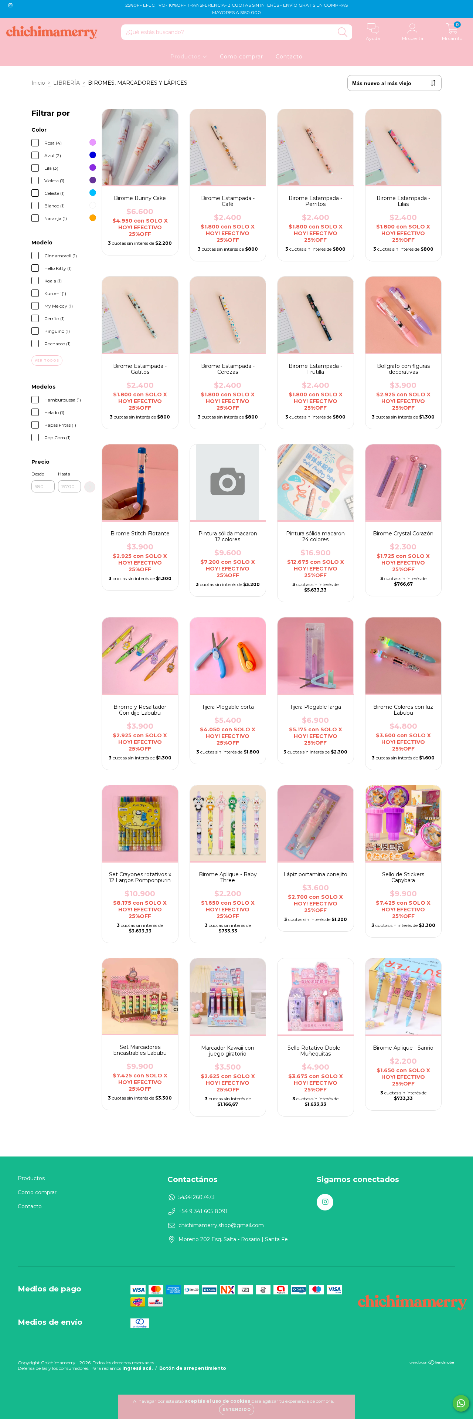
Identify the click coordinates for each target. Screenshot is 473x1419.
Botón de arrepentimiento (192, 1368)
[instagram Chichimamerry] (10, 5)
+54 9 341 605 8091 (203, 1211)
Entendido (236, 1409)
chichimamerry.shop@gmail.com (221, 1225)
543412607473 (196, 1197)
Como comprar (241, 56)
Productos (186, 56)
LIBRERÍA (66, 82)
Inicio (38, 82)
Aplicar (89, 486)
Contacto (289, 56)
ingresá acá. (137, 1368)
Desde (37, 474)
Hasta (64, 474)
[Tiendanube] (432, 1363)
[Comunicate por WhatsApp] (461, 1403)
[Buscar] (342, 32)
